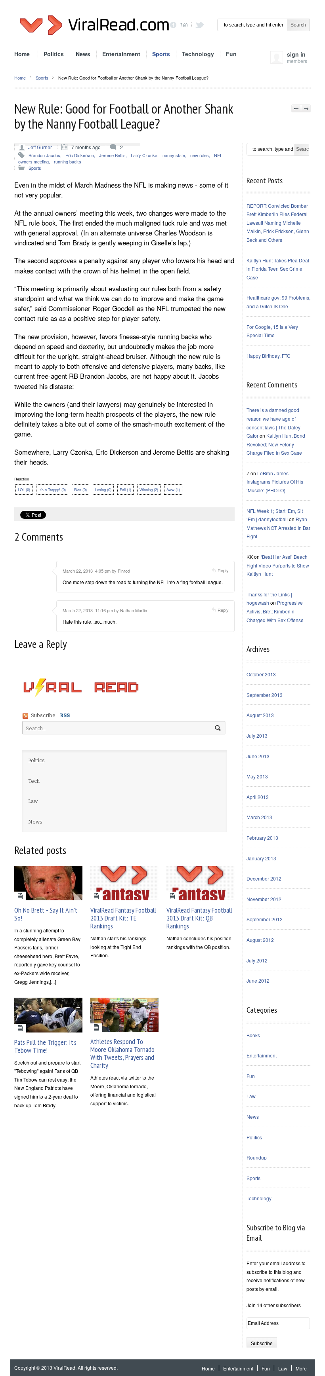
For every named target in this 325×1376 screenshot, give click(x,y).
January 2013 (261, 858)
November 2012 (264, 899)
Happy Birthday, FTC (269, 355)
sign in (297, 59)
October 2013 (261, 674)
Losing (103, 489)
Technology (198, 54)
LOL (24, 489)
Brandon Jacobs (44, 155)
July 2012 (257, 960)
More (301, 1368)
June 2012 (258, 980)
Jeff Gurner (40, 147)
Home (22, 54)
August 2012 (260, 939)
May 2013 (257, 776)
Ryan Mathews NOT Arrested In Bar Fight (278, 527)
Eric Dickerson (79, 155)
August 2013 (260, 715)
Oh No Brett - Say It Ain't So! (45, 913)
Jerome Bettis (112, 155)
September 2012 (265, 919)
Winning (149, 489)
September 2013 (265, 694)
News (83, 54)
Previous (296, 108)
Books (253, 1035)
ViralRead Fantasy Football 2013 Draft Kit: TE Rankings (123, 917)
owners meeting (33, 161)
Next (306, 108)
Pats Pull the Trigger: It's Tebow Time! (45, 1046)
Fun (231, 54)
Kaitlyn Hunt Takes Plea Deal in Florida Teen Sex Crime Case (278, 269)
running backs (67, 161)
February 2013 (262, 837)
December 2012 (264, 878)
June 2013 (258, 756)
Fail (125, 489)
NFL (218, 155)
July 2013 (257, 735)
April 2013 (258, 796)
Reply (223, 570)
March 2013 (259, 817)
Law (251, 1096)
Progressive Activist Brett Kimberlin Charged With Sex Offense (275, 611)
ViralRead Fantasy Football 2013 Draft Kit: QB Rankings (199, 917)
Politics (54, 54)
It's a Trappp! (52, 489)
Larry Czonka (144, 155)
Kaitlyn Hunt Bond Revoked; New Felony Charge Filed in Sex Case (276, 444)
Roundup (257, 1157)
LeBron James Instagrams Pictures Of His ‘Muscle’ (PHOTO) (275, 481)
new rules (199, 155)
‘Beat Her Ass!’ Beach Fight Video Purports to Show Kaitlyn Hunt (278, 565)
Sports (161, 54)
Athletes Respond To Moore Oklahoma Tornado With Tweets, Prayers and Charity (122, 1053)
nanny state (173, 155)
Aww (173, 489)
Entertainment (121, 54)
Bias (80, 489)
